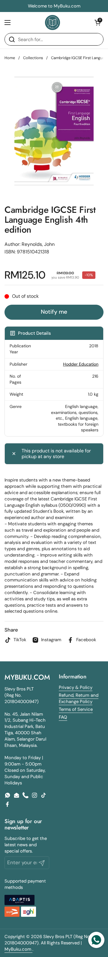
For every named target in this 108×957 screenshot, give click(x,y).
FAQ (63, 717)
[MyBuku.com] (52, 22)
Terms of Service (76, 709)
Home (9, 57)
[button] (98, 23)
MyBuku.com (18, 949)
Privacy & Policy (75, 687)
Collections (33, 57)
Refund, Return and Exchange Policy (78, 698)
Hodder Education (80, 364)
